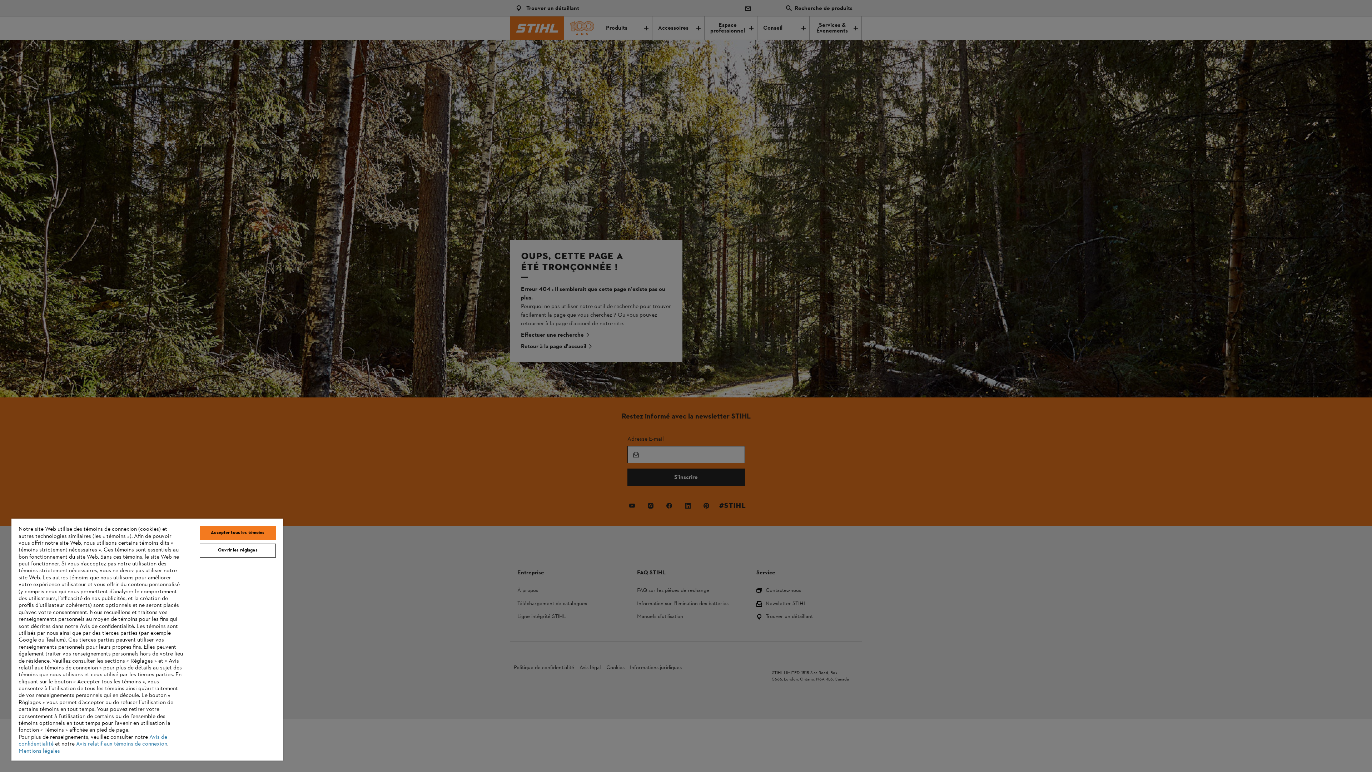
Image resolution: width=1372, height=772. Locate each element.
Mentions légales (39, 751)
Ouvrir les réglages (237, 550)
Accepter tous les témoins (237, 533)
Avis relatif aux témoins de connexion (121, 744)
